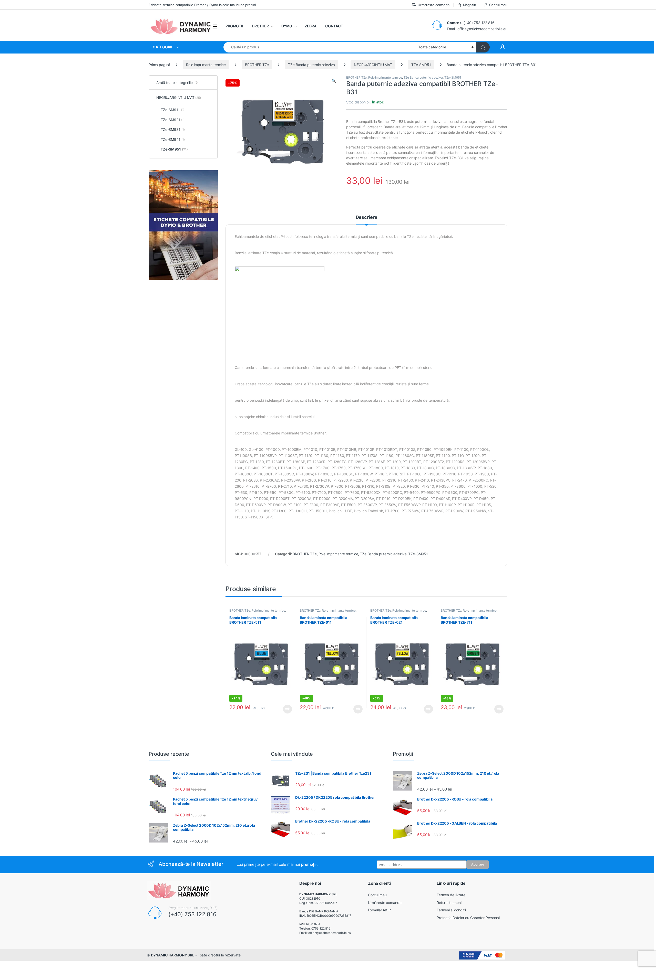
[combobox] (319, 47)
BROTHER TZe (257, 64)
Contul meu (498, 5)
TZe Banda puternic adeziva (311, 64)
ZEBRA (310, 26)
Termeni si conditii (451, 910)
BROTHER (260, 26)
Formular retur (379, 910)
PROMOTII (234, 26)
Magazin (469, 5)
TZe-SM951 (421, 64)
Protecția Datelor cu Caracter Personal (468, 917)
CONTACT (334, 26)
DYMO (286, 26)
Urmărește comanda (433, 5)
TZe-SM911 (172, 110)
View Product (285, 709)
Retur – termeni (449, 902)
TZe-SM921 (172, 120)
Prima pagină (159, 64)
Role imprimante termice (206, 64)
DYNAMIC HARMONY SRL (172, 955)
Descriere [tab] (366, 217)
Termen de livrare (451, 895)
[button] (334, 81)
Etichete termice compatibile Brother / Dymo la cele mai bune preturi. (203, 5)
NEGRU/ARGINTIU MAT (373, 64)
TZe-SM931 (173, 129)
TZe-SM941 (173, 139)
